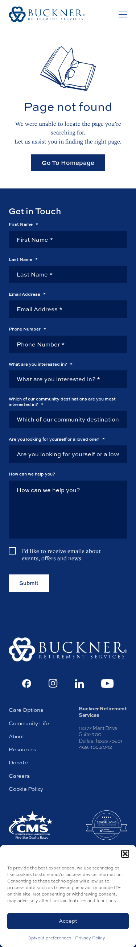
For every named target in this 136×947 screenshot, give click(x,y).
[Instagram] (53, 683)
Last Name (23, 259)
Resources (22, 749)
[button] (125, 853)
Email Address (27, 294)
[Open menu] (123, 14)
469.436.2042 (95, 747)
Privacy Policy (90, 938)
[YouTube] (107, 683)
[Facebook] (26, 683)
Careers (19, 776)
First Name (23, 224)
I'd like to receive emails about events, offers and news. (61, 554)
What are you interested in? (41, 364)
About (16, 736)
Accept (68, 921)
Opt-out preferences (49, 938)
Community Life (29, 723)
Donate (18, 762)
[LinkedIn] (79, 683)
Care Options (26, 710)
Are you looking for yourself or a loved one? (57, 439)
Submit (28, 583)
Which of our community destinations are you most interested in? (62, 401)
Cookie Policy (26, 789)
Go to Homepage (68, 162)
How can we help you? (32, 474)
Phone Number (27, 329)
